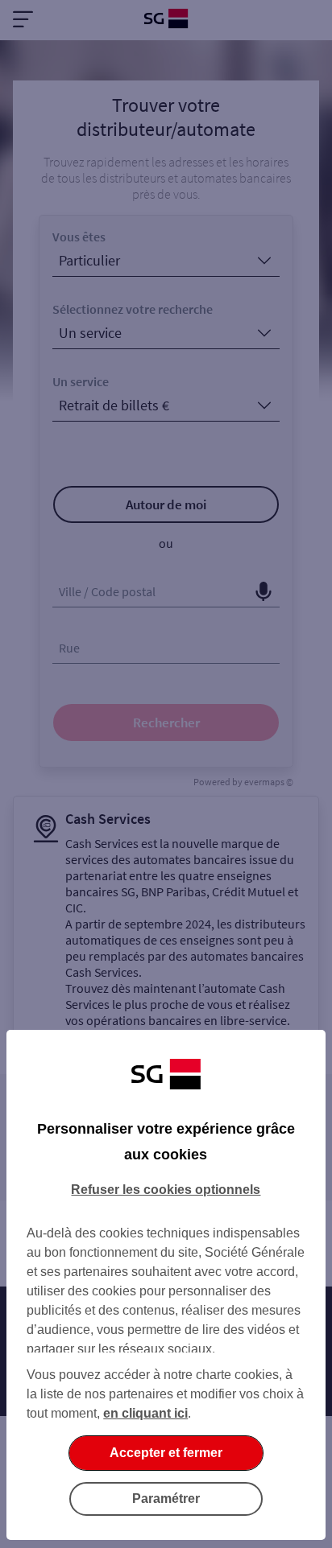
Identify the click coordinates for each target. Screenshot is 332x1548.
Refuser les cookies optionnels (165, 1189)
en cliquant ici (145, 1413)
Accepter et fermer (166, 1452)
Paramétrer (166, 1498)
